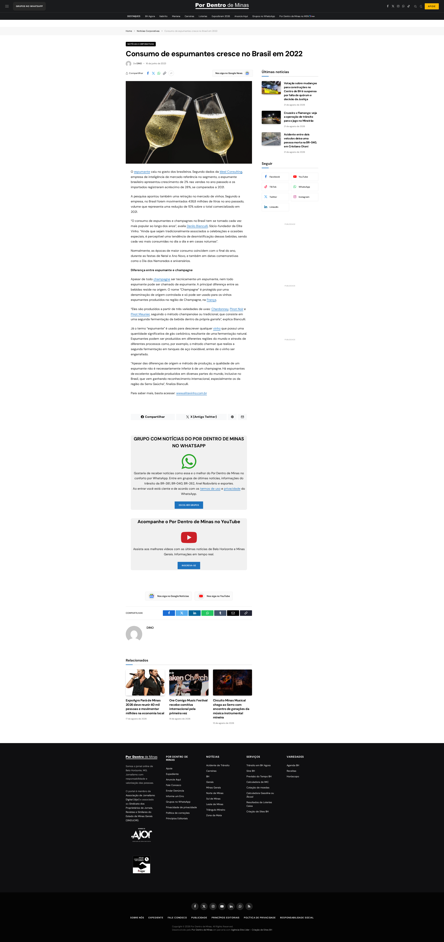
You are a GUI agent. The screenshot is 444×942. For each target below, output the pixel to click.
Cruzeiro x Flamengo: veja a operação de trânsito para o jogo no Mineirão (300, 117)
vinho (217, 328)
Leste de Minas (214, 804)
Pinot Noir (236, 309)
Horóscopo (293, 776)
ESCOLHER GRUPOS (189, 505)
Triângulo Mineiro (215, 809)
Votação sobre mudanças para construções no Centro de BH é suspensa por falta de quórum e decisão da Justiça (300, 91)
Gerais (210, 782)
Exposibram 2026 (221, 16)
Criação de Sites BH (257, 811)
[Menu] (7, 6)
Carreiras (189, 16)
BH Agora (150, 16)
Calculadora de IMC (257, 782)
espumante (142, 172)
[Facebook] (113, 180)
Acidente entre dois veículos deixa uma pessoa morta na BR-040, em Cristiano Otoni (300, 140)
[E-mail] (113, 216)
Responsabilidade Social (297, 917)
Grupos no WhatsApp (263, 16)
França (211, 300)
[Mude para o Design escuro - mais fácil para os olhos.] (421, 6)
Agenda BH (293, 765)
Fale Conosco (173, 785)
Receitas (291, 770)
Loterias (203, 16)
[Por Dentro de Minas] (222, 6)
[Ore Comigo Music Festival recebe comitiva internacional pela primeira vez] (188, 682)
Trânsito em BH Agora (258, 765)
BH (207, 776)
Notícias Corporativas (140, 44)
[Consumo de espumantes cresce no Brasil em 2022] (189, 122)
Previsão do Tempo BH (259, 776)
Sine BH (250, 770)
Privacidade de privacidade (181, 807)
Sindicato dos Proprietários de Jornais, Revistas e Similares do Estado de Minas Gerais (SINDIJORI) (139, 812)
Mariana (176, 16)
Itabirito (163, 16)
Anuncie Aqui (241, 16)
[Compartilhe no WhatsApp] (158, 73)
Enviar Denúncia (175, 790)
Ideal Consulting (231, 172)
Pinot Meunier (140, 314)
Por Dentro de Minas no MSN (294, 16)
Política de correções (178, 812)
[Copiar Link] (164, 73)
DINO (139, 63)
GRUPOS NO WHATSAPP (29, 6)
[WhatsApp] (113, 198)
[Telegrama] (113, 233)
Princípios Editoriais (177, 818)
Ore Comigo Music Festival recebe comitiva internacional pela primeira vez (188, 706)
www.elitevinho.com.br (191, 393)
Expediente (172, 774)
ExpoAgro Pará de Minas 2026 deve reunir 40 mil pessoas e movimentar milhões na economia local (145, 706)
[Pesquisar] (415, 6)
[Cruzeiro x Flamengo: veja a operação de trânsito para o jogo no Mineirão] (271, 117)
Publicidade (199, 917)
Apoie (169, 768)
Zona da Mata (214, 815)
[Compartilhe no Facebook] (147, 73)
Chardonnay (219, 309)
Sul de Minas (213, 798)
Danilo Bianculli (197, 226)
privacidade (232, 489)
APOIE (432, 6)
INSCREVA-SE (189, 565)
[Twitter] (113, 189)
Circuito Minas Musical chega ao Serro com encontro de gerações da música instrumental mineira (231, 708)
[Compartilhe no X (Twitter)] (153, 73)
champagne (161, 279)
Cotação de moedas (257, 787)
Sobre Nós (137, 917)
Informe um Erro (175, 796)
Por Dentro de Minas (202, 929)
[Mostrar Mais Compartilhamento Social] (171, 73)
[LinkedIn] (113, 207)
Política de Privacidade (260, 917)
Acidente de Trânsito (217, 765)
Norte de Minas (214, 793)
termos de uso (210, 489)
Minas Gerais (213, 787)
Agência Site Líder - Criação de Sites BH (251, 929)
